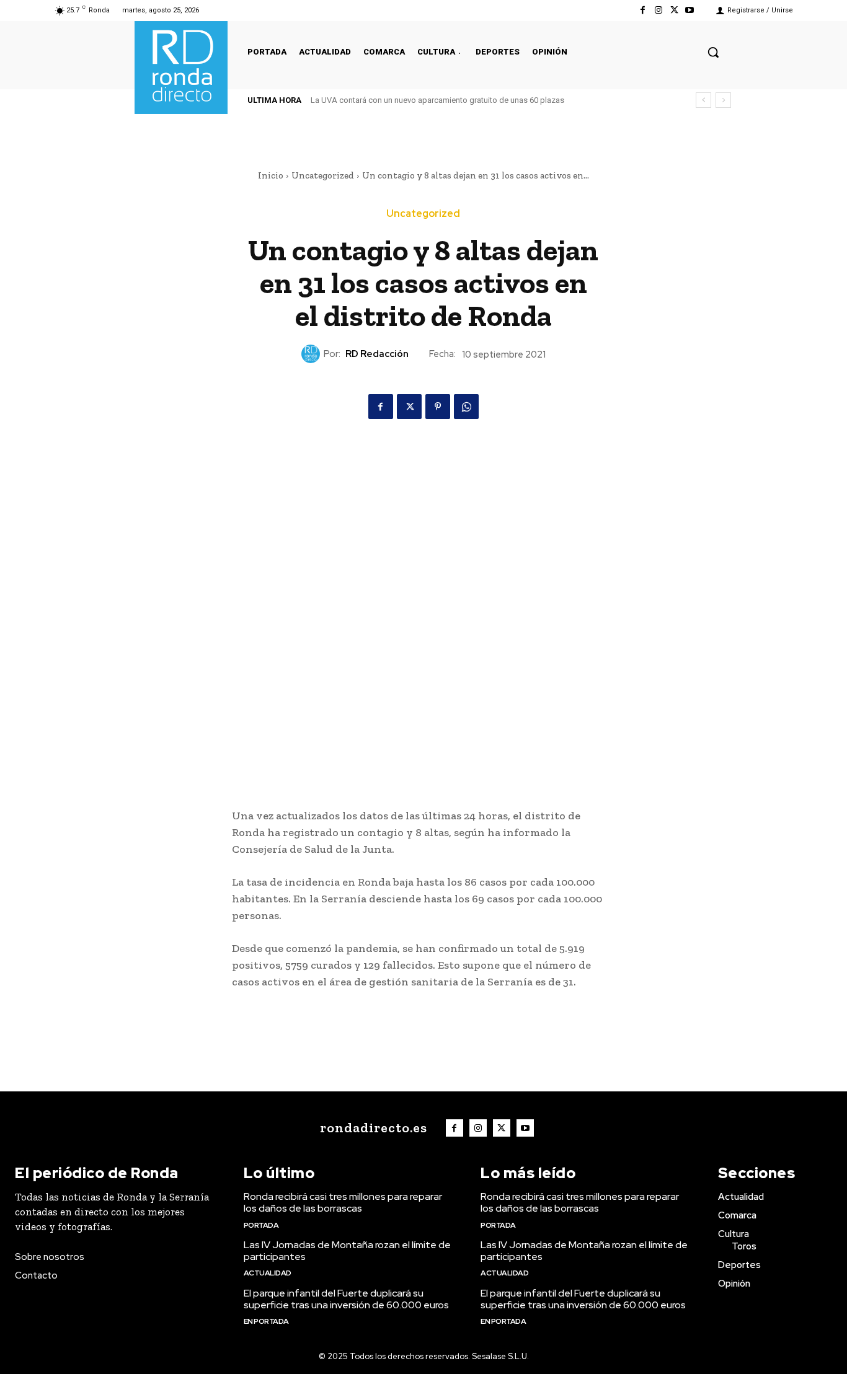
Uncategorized (322, 175)
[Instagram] (658, 10)
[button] (713, 52)
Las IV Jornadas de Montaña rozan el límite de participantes (347, 1250)
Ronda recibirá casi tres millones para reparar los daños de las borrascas (343, 1202)
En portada (266, 1321)
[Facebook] (642, 10)
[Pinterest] (437, 406)
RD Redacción (377, 353)
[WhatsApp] (466, 406)
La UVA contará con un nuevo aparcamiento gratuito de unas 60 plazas (437, 100)
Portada (261, 1225)
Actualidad (267, 1273)
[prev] (703, 100)
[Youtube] (690, 10)
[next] (723, 100)
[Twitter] (674, 10)
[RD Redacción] (312, 354)
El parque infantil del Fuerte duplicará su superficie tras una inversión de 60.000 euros (346, 1299)
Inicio (270, 175)
